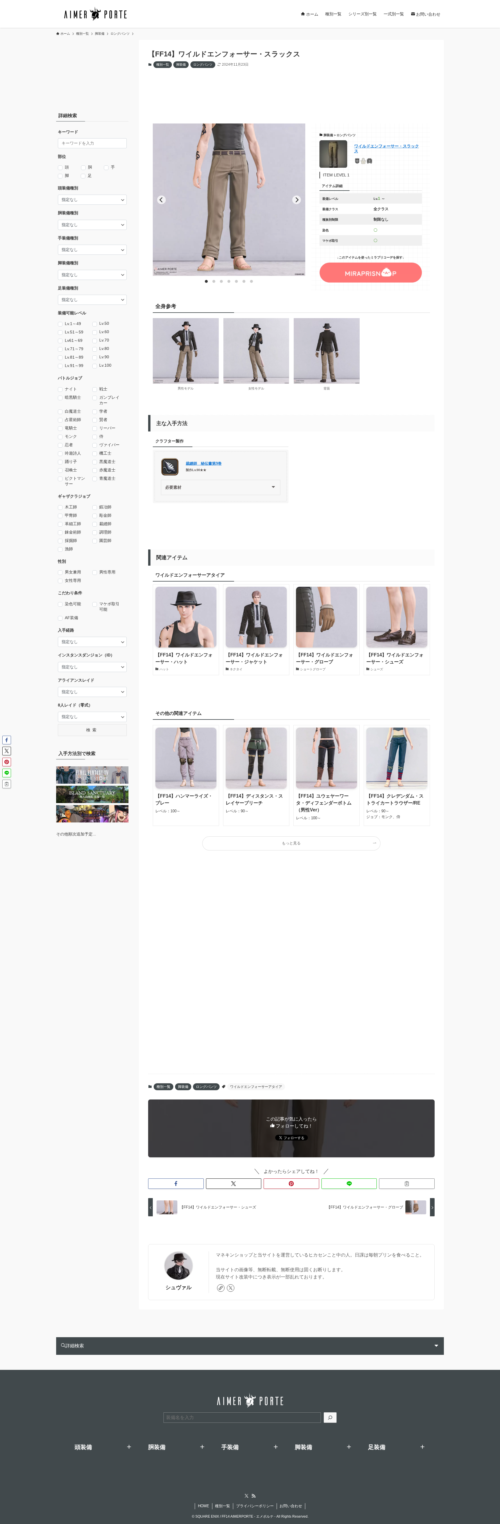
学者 (103, 411)
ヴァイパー (109, 444)
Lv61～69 (73, 340)
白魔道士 (73, 411)
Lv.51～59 (74, 332)
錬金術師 (73, 532)
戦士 (103, 389)
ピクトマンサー (75, 481)
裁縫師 (105, 523)
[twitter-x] (230, 1288)
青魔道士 (107, 478)
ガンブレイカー (109, 400)
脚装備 (181, 64)
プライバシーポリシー (255, 1506)
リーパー (107, 428)
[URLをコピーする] (407, 1183)
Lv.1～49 (73, 323)
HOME (203, 1506)
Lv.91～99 (74, 365)
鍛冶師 (105, 507)
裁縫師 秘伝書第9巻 (204, 464)
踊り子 (71, 461)
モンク (71, 436)
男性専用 (107, 572)
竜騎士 (71, 428)
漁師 (69, 549)
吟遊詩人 (73, 453)
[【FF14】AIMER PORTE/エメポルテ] (95, 14)
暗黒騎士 (73, 397)
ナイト (71, 389)
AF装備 (71, 617)
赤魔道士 (107, 470)
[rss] (253, 1496)
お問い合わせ (291, 1506)
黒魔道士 (107, 461)
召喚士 (71, 470)
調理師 (105, 532)
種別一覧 (162, 64)
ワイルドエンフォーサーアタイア (256, 1087)
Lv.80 (104, 348)
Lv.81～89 (74, 357)
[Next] (296, 199)
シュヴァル (179, 1287)
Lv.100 (105, 365)
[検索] (330, 1417)
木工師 (71, 507)
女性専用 (73, 580)
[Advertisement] (287, 90)
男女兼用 (73, 572)
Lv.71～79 (74, 348)
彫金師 (105, 515)
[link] (221, 1288)
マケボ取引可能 (109, 607)
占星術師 (73, 419)
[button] (176, 1183)
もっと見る (291, 843)
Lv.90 (104, 357)
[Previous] (161, 199)
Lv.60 (104, 331)
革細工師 (73, 523)
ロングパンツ (202, 64)
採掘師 (71, 540)
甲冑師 (71, 515)
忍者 (69, 444)
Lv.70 (104, 340)
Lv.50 (104, 323)
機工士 (105, 453)
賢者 (103, 419)
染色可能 (73, 604)
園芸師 (105, 540)
